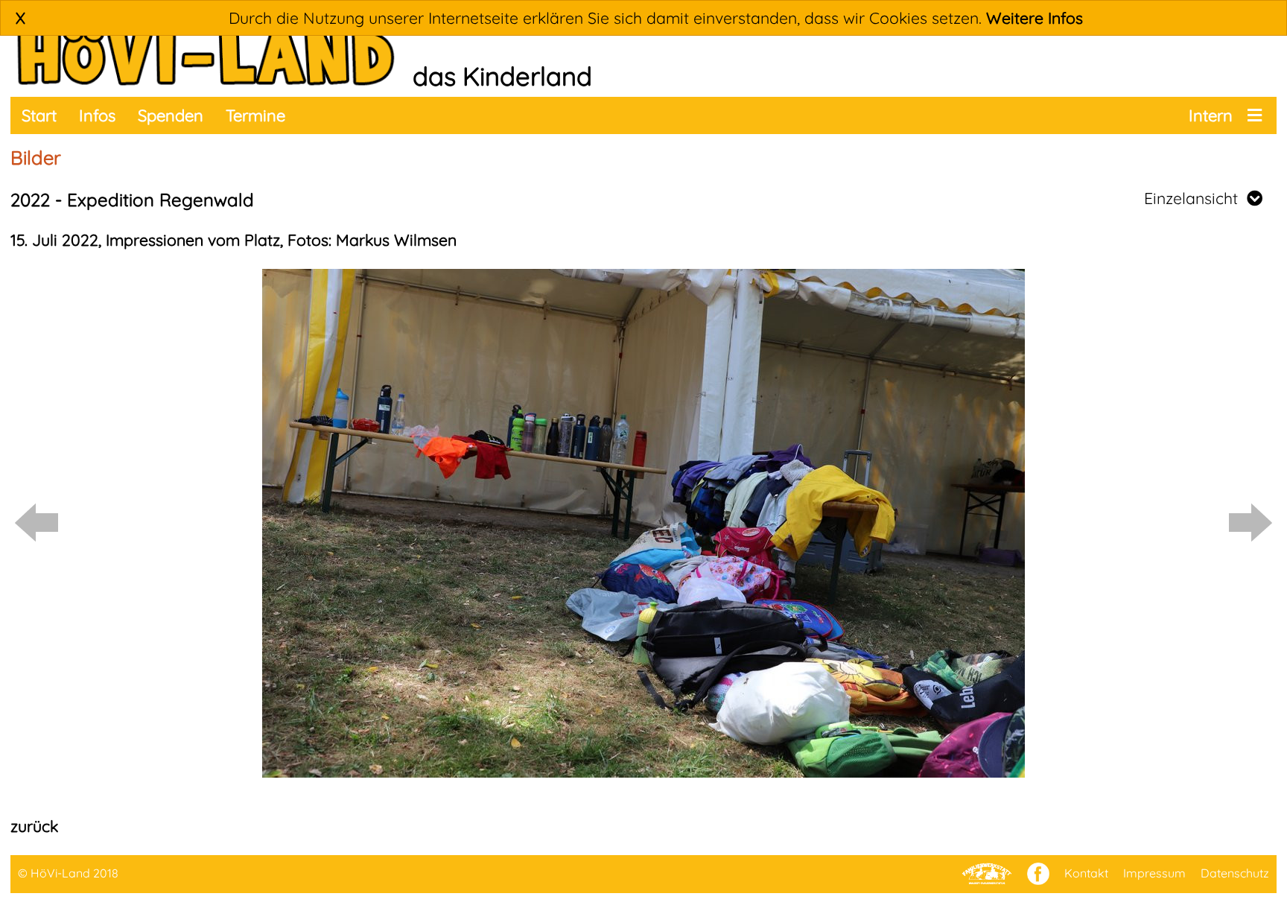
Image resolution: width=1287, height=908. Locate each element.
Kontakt (1086, 873)
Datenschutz (1235, 873)
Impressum (1154, 873)
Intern (1211, 115)
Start (39, 115)
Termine (255, 115)
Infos (97, 115)
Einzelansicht (1195, 198)
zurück (34, 826)
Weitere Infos (1034, 18)
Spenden (170, 115)
